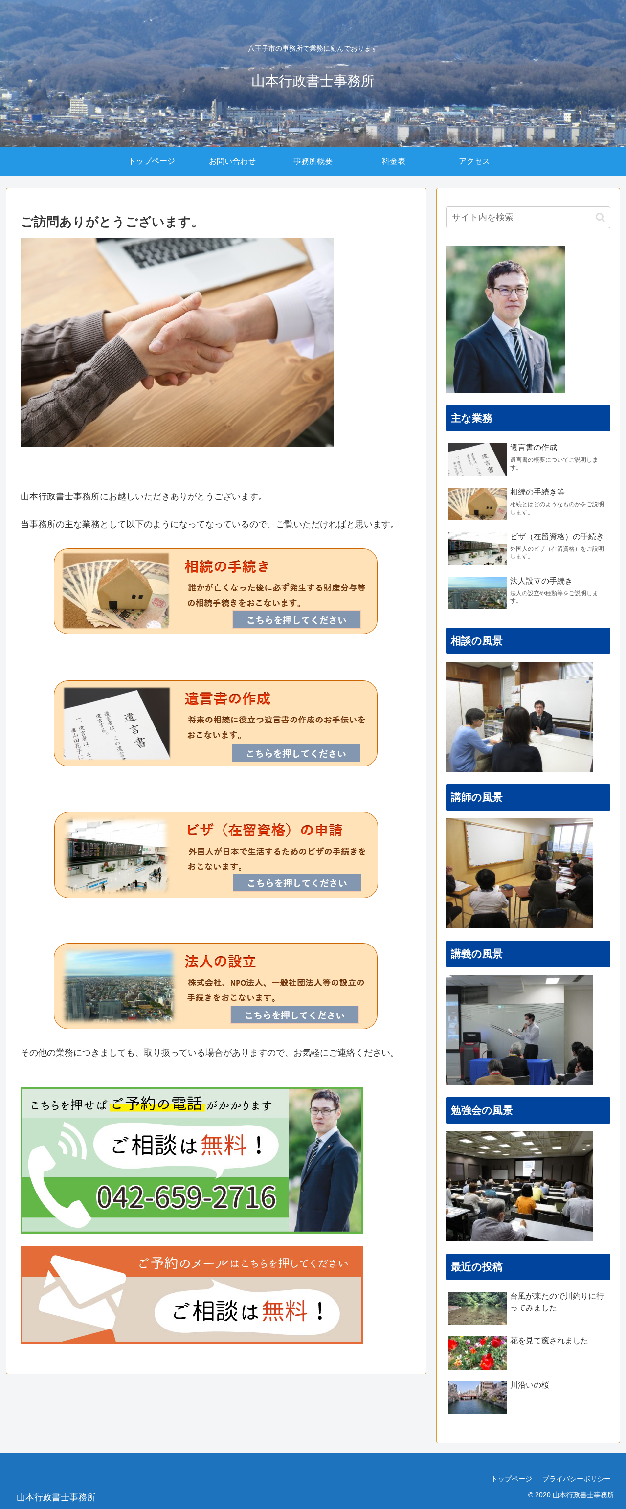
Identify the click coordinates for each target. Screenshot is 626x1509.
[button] (600, 217)
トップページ (511, 1479)
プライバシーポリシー (576, 1479)
